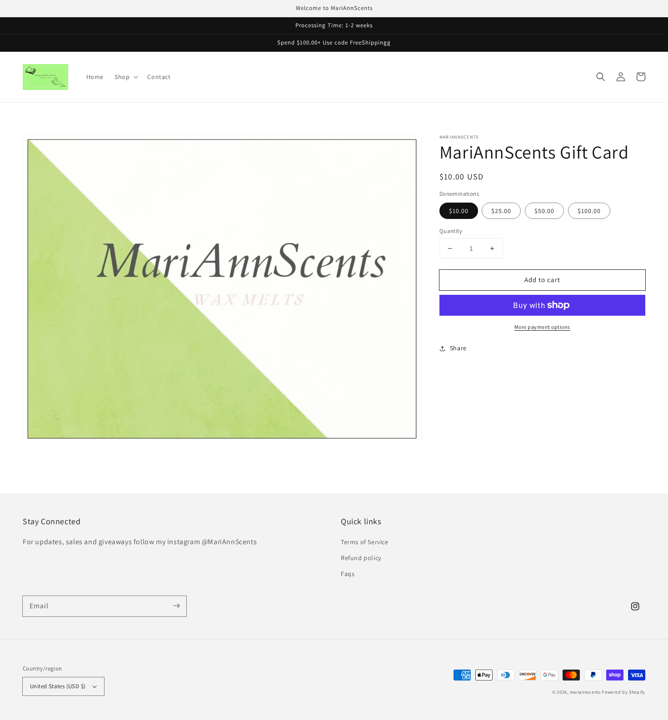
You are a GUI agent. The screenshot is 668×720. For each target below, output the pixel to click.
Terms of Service (365, 542)
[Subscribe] (176, 606)
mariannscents (585, 692)
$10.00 (459, 211)
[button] (601, 77)
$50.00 (544, 211)
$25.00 (501, 211)
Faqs (347, 574)
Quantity (450, 231)
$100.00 (589, 211)
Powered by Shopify (623, 692)
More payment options (542, 326)
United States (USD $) (57, 686)
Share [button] (458, 348)
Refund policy (361, 558)
